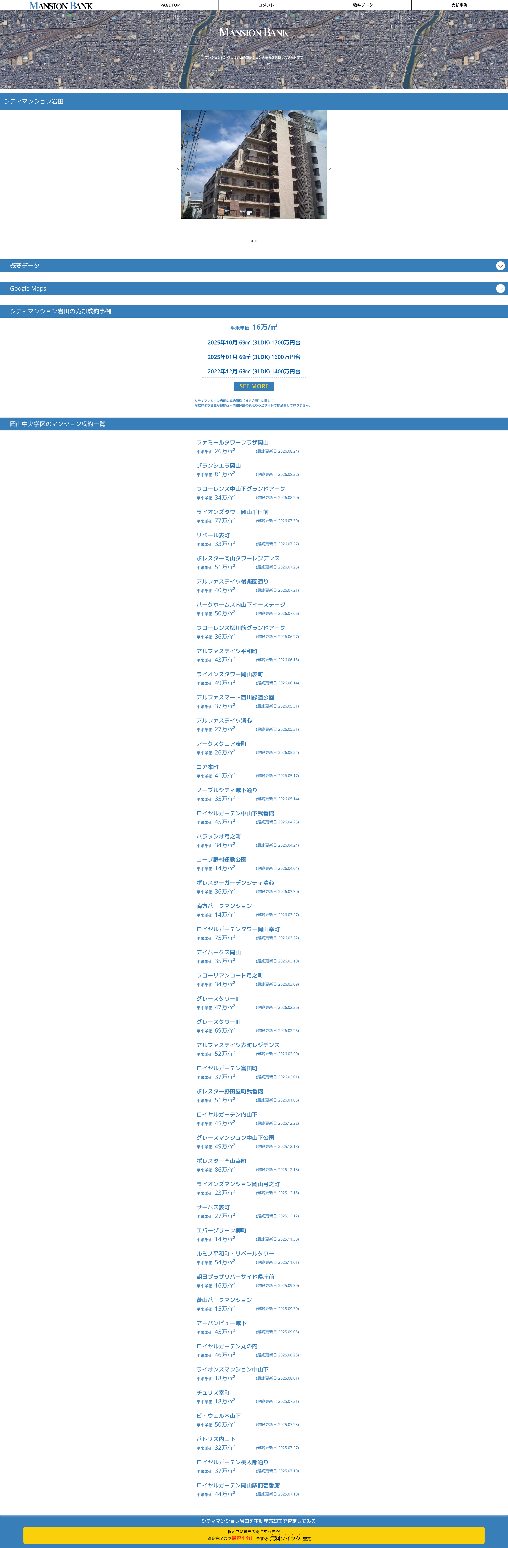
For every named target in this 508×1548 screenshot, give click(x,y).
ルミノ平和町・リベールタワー (235, 1253)
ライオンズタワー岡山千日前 (232, 512)
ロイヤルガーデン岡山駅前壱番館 (238, 1485)
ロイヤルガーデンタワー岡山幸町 (238, 929)
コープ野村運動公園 (221, 859)
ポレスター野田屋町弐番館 (229, 1091)
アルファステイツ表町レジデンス (238, 1045)
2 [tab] (256, 241)
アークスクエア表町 (221, 744)
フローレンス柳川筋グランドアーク (240, 628)
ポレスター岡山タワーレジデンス (238, 558)
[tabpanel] (254, 164)
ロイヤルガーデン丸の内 (227, 1346)
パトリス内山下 (215, 1439)
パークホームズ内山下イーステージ (240, 605)
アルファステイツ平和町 (227, 651)
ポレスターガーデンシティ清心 (235, 883)
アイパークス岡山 (218, 952)
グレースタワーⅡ (217, 998)
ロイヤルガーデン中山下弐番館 (235, 813)
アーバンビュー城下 (221, 1323)
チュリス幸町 (213, 1392)
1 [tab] (252, 241)
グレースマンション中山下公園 (235, 1138)
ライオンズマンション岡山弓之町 (238, 1184)
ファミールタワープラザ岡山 (232, 442)
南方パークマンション (224, 906)
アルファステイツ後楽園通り (232, 581)
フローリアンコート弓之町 (229, 975)
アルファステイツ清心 (224, 720)
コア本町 (207, 767)
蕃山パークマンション (224, 1300)
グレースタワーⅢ (218, 1022)
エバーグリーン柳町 (221, 1230)
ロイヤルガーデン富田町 (227, 1068)
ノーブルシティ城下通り (227, 790)
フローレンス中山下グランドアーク (240, 489)
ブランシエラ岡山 (218, 465)
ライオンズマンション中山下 (232, 1369)
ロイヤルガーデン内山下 (227, 1114)
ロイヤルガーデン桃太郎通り (232, 1462)
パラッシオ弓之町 (218, 836)
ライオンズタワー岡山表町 (229, 674)
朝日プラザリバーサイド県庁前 (235, 1277)
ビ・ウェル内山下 (218, 1416)
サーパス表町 (213, 1207)
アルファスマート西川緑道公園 (235, 697)
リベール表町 (213, 535)
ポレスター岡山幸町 (221, 1161)
